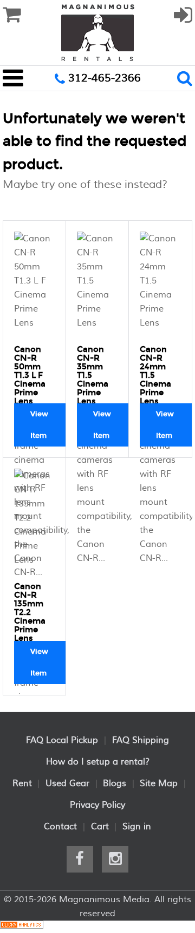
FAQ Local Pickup (62, 740)
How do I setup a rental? (98, 761)
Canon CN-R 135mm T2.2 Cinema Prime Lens (30, 612)
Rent (22, 783)
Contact (60, 826)
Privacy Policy (97, 805)
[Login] (183, 20)
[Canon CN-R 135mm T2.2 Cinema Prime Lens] (34, 523)
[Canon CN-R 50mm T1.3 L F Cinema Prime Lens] (34, 286)
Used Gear (67, 783)
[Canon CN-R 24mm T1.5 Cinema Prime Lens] (160, 286)
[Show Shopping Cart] (12, 15)
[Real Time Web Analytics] (21, 926)
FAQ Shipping (140, 740)
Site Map (159, 783)
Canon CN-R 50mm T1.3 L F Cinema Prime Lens (30, 375)
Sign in (136, 826)
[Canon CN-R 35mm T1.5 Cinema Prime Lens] (97, 286)
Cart (100, 826)
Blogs (114, 783)
